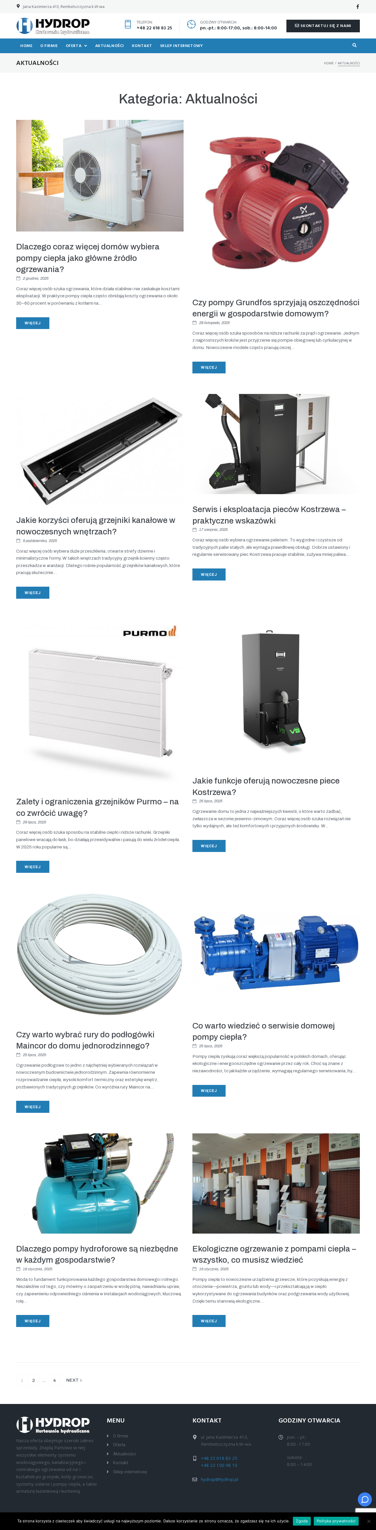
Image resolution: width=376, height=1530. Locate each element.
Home (329, 63)
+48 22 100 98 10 (219, 1465)
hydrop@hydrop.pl (219, 1479)
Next (73, 1378)
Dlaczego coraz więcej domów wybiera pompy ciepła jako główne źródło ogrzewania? (88, 258)
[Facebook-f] (357, 6)
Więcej (33, 323)
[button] (323, 26)
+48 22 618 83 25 (154, 28)
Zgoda (302, 1521)
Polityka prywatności (336, 1521)
